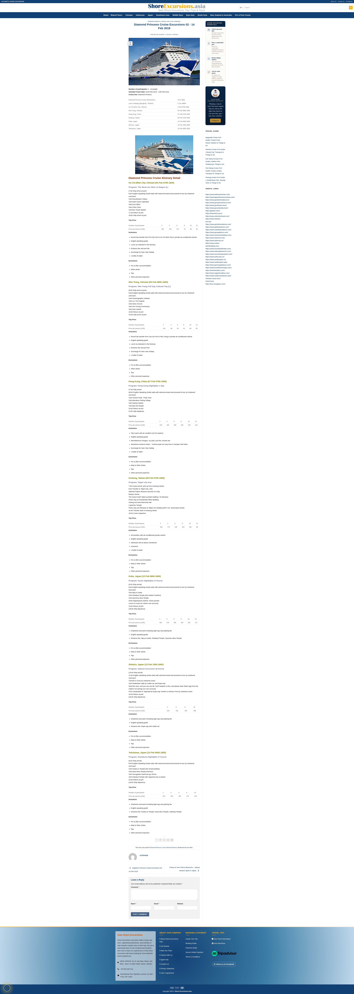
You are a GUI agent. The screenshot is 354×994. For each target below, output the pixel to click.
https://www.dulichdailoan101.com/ (218, 251)
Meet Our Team (166, 951)
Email (156, 904)
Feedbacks (349, 1)
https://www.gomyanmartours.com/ (218, 203)
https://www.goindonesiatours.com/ (218, 224)
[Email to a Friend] (164, 840)
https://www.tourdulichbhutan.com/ (218, 249)
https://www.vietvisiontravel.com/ (217, 216)
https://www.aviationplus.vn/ (215, 259)
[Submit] (351, 7)
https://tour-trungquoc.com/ (215, 284)
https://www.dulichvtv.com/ (215, 238)
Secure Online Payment (194, 952)
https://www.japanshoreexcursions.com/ (220, 197)
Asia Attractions (219, 943)
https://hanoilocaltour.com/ (215, 270)
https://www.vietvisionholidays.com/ (218, 235)
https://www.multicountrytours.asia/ (218, 276)
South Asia (202, 15)
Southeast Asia (162, 15)
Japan (150, 15)
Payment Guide (191, 948)
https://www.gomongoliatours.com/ (218, 265)
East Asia (190, 15)
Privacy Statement (167, 969)
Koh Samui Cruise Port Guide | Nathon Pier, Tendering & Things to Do (214, 161)
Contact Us (341, 1)
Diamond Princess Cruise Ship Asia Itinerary (164, 21)
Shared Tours (116, 15)
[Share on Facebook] (156, 840)
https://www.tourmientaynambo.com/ (218, 254)
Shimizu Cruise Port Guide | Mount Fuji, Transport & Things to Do (215, 152)
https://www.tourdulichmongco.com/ (218, 268)
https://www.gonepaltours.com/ (216, 232)
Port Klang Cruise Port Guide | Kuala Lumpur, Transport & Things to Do (214, 170)
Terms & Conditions (193, 957)
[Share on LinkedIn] (172, 840)
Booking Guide (191, 943)
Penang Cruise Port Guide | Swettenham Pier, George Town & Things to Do (215, 180)
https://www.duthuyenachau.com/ (217, 194)
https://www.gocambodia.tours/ (216, 208)
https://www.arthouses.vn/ (214, 257)
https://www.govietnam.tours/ (216, 205)
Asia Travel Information (222, 939)
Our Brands (164, 946)
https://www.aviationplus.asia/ (216, 262)
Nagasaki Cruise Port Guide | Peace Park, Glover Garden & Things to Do (215, 141)
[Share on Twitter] (160, 840)
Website (180, 904)
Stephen (175, 34)
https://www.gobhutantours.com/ (217, 227)
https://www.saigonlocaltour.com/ (217, 273)
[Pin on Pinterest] (168, 840)
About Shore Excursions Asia (168, 940)
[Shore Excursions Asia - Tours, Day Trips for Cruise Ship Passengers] (177, 7)
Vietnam (129, 15)
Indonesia (140, 15)
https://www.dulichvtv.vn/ (214, 241)
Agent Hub (164, 960)
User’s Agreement (167, 973)
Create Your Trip (192, 939)
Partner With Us (166, 955)
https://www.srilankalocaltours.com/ (218, 230)
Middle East (178, 15)
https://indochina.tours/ (213, 213)
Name (133, 904)
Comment (135, 887)
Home (106, 15)
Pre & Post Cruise (243, 15)
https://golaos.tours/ (212, 211)
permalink (190, 847)
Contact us (215, 120)
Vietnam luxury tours (213, 278)
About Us (333, 1)
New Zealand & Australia (221, 15)
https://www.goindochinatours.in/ (217, 200)
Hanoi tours (209, 281)
